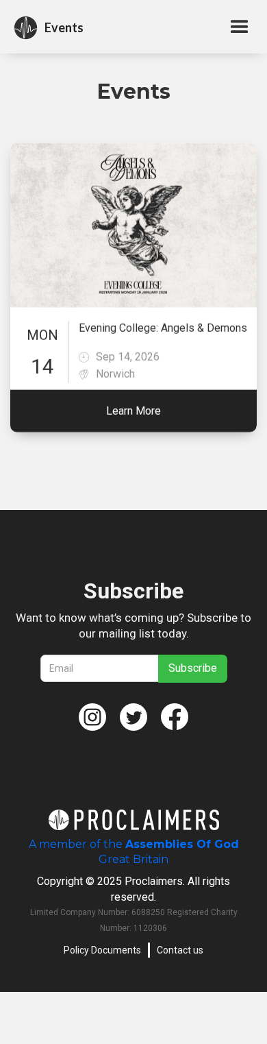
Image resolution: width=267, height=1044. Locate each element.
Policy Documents (102, 950)
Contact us (180, 950)
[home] (26, 27)
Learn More (133, 410)
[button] (240, 27)
